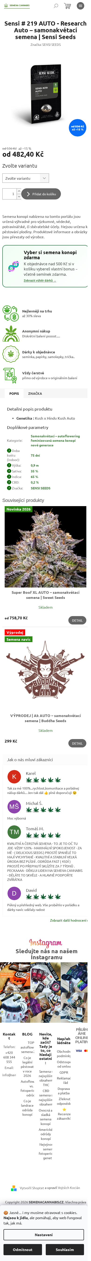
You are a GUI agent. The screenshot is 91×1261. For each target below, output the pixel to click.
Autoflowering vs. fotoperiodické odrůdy (31, 1088)
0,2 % (35, 482)
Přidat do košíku (44, 194)
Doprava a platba (64, 1090)
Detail (77, 620)
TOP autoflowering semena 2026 (31, 1047)
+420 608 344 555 (9, 1057)
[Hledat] (56, 5)
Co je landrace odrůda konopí (27, 1107)
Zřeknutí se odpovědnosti (67, 1101)
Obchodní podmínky (64, 1053)
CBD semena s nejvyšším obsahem (46, 1097)
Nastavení (44, 1234)
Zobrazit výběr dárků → (40, 280)
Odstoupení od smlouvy (65, 1064)
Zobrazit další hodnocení (68, 920)
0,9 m (35, 465)
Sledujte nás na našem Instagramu (47, 954)
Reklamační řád (65, 1080)
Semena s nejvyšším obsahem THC (46, 1078)
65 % (34, 477)
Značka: (46, 44)
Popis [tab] (14, 393)
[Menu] (80, 5)
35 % (34, 471)
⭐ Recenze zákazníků (64, 1113)
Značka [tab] (35, 393)
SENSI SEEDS (40, 488)
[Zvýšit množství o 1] (19, 191)
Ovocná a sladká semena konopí (45, 1117)
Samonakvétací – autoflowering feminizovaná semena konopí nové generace (55, 440)
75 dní (35, 455)
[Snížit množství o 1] (19, 196)
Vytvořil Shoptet (32, 1187)
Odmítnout (22, 1249)
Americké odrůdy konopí (46, 1134)
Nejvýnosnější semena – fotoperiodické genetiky (50, 1151)
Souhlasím (65, 1249)
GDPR (64, 1072)
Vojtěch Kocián (69, 1187)
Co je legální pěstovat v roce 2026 (27, 1066)
